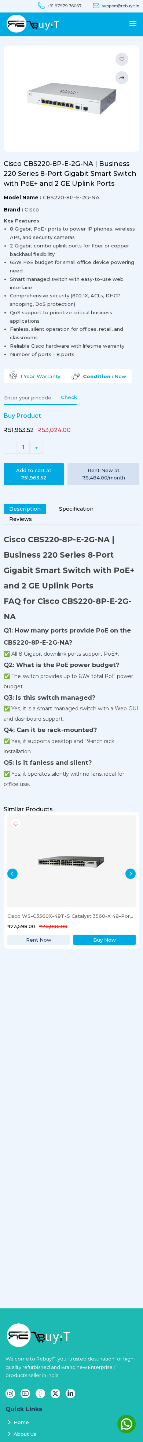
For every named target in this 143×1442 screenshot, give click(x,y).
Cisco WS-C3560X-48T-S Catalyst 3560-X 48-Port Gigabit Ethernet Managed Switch (71, 916)
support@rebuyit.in (120, 6)
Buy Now (104, 940)
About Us (25, 1434)
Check (69, 397)
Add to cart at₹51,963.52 (33, 474)
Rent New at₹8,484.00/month (103, 474)
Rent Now (38, 940)
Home (21, 1422)
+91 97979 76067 (64, 6)
